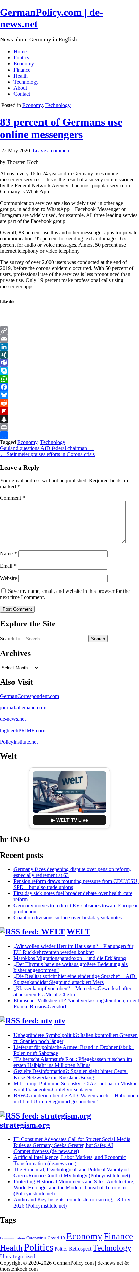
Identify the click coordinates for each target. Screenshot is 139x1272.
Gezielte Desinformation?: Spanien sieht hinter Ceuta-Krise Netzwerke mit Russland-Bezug (70, 1074)
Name (8, 553)
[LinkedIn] (69, 347)
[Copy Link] (69, 330)
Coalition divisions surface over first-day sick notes (67, 917)
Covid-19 (56, 1237)
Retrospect (80, 1249)
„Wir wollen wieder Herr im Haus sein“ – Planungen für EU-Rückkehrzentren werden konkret (73, 949)
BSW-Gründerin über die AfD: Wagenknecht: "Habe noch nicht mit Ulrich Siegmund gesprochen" (75, 1098)
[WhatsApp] (69, 379)
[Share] (69, 435)
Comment (12, 498)
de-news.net (13, 719)
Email (8, 566)
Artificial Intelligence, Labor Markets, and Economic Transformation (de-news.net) (69, 1160)
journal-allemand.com (23, 707)
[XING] (69, 355)
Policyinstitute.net (19, 742)
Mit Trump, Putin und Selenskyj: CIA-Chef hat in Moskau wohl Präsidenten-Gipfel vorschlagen (75, 1086)
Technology (26, 82)
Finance (21, 70)
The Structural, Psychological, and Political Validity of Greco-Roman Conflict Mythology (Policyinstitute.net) (71, 1172)
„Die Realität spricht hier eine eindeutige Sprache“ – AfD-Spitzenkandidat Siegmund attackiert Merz (75, 979)
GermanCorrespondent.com (29, 696)
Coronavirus (36, 1238)
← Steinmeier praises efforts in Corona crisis (47, 454)
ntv (59, 1020)
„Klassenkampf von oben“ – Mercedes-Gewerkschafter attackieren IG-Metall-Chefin (72, 991)
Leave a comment (52, 150)
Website (8, 578)
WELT (78, 931)
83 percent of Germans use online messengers (61, 128)
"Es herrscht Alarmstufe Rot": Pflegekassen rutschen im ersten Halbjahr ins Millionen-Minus (72, 1062)
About (20, 88)
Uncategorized (17, 1256)
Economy (23, 64)
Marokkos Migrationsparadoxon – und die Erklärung (69, 958)
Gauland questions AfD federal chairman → (47, 448)
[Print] (69, 427)
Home (20, 51)
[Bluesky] (69, 395)
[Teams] (69, 363)
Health (20, 76)
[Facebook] (69, 387)
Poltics (61, 1249)
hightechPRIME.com (22, 730)
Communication (12, 1238)
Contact (21, 94)
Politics (21, 57)
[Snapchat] (69, 419)
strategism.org (25, 1125)
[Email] (69, 339)
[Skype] (69, 371)
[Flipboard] (69, 411)
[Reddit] (69, 403)
